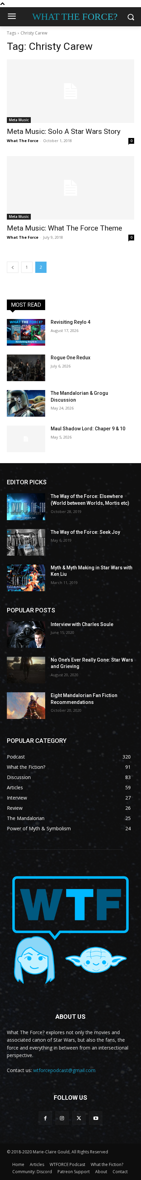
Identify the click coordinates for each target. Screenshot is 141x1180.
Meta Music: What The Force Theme (64, 228)
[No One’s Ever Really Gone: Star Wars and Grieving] (26, 670)
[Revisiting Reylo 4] (26, 332)
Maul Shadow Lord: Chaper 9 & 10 (88, 428)
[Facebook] (45, 1118)
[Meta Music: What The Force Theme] (70, 188)
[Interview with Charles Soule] (26, 634)
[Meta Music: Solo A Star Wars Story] (70, 91)
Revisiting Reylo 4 (70, 322)
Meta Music (19, 119)
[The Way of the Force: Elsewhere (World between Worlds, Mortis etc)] (26, 506)
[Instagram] (62, 1118)
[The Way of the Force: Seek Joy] (26, 542)
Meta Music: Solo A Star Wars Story (63, 131)
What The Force (22, 140)
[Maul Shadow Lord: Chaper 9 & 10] (26, 439)
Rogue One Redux (70, 357)
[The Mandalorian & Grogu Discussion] (26, 403)
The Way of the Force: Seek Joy (85, 532)
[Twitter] (79, 1118)
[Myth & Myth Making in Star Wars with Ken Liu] (26, 578)
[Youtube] (95, 1118)
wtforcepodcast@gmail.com (64, 1070)
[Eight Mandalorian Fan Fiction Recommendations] (26, 705)
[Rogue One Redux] (26, 368)
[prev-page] (12, 267)
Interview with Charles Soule (82, 624)
